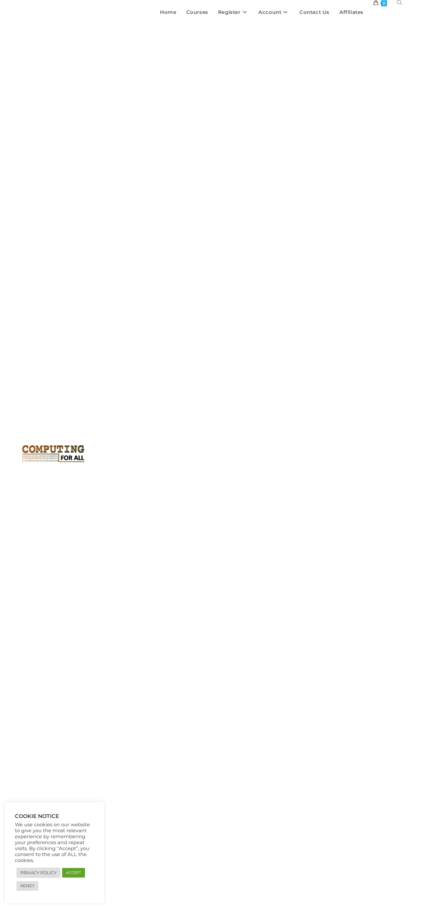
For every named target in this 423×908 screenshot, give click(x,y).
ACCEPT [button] (73, 872)
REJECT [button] (27, 886)
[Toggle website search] (399, 2)
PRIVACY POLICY (38, 872)
